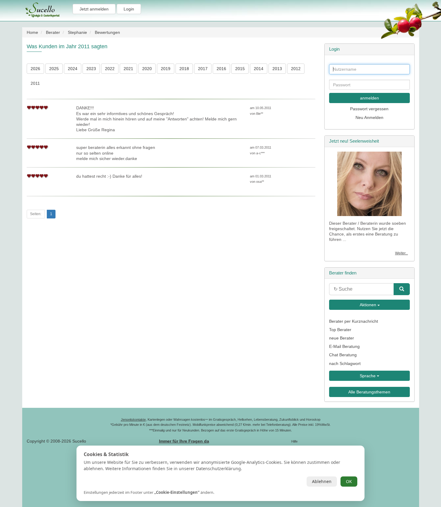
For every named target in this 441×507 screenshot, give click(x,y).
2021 (128, 68)
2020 (147, 68)
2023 (91, 68)
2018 (184, 68)
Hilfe (294, 441)
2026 (35, 68)
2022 (110, 68)
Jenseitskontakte (133, 419)
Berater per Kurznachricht (353, 321)
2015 (240, 68)
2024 (72, 68)
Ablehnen (322, 481)
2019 (165, 68)
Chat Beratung (343, 354)
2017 (203, 68)
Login (129, 9)
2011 (35, 83)
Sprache (368, 375)
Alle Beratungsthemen (369, 392)
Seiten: (35, 214)
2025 (54, 68)
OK (349, 481)
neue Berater (341, 338)
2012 (296, 68)
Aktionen (368, 304)
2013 (277, 68)
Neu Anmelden (369, 117)
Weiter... (401, 253)
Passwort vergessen (369, 108)
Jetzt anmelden (94, 9)
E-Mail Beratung (344, 346)
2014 (258, 68)
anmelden (369, 98)
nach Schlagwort (345, 363)
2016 (221, 68)
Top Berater (340, 329)
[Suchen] (402, 289)
